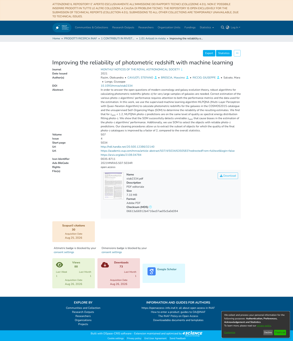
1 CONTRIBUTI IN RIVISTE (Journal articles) (118, 38)
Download (229, 176)
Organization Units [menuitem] (169, 27)
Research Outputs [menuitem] (123, 27)
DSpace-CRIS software (117, 333)
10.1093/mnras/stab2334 (117, 86)
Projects (83, 324)
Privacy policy (134, 338)
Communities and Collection (83, 308)
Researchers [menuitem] (146, 27)
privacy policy (264, 325)
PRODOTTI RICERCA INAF (80, 38)
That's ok (280, 332)
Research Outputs (83, 312)
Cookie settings (116, 338)
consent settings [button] (64, 252)
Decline (268, 332)
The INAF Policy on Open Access (178, 316)
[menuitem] (206, 27)
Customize (229, 332)
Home (56, 38)
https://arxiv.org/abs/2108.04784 (121, 155)
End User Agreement (155, 338)
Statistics (224, 53)
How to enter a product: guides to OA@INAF (178, 312)
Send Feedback (178, 338)
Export (209, 53)
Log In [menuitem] (234, 27)
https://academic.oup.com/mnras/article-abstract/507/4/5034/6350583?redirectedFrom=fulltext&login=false (168, 151)
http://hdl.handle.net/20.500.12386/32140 (127, 147)
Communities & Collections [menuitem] (91, 27)
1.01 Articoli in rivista (152, 38)
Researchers (83, 316)
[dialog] (256, 325)
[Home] (62, 27)
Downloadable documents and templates (178, 320)
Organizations (83, 320)
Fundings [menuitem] (190, 27)
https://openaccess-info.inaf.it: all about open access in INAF (178, 308)
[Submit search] (223, 27)
